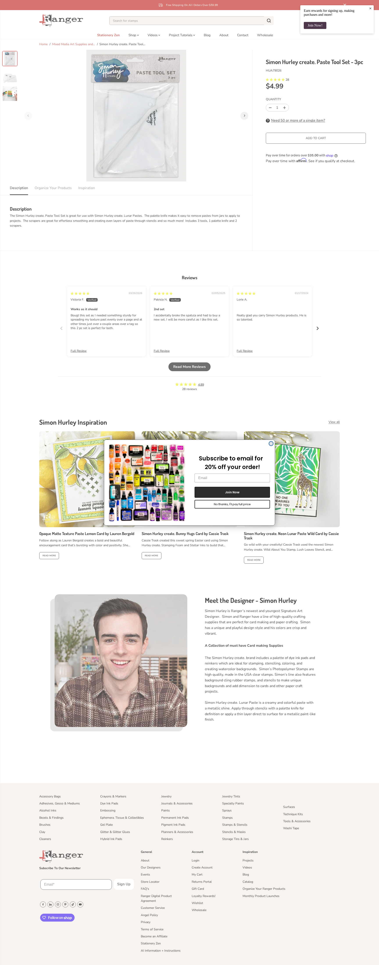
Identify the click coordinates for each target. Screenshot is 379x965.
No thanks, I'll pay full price (232, 504)
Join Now (232, 492)
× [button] (370, 8)
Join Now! (315, 25)
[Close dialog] (271, 443)
